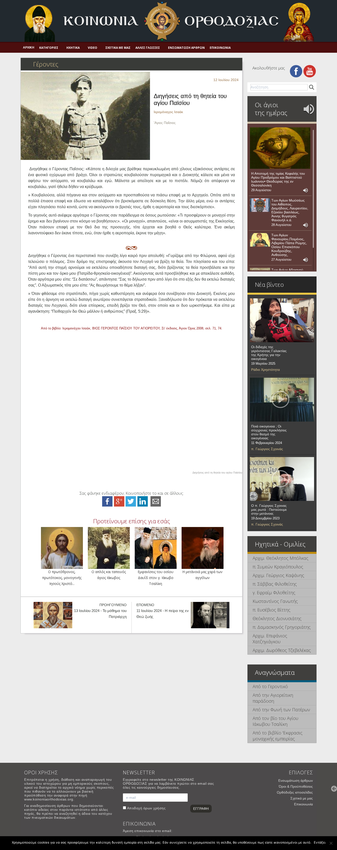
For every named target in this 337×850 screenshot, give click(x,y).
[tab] (282, 558)
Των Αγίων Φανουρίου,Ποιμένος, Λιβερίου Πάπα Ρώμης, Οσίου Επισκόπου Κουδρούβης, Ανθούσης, (289, 245)
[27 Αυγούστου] (260, 240)
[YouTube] (309, 70)
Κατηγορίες (48, 48)
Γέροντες (45, 64)
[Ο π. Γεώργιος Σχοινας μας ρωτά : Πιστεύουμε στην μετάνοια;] (282, 479)
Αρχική (28, 47)
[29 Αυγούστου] (280, 148)
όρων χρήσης (154, 808)
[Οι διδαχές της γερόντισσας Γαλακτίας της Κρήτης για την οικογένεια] (282, 320)
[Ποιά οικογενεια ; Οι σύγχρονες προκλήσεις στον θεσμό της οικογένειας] (282, 400)
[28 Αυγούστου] (260, 205)
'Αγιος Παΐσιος (165, 123)
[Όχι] (330, 843)
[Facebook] (296, 70)
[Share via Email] (155, 501)
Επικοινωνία (220, 48)
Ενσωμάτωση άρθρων (186, 48)
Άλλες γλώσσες (147, 48)
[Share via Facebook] (107, 501)
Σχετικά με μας (118, 48)
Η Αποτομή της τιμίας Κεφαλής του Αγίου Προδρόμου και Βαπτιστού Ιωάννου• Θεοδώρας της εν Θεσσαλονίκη (278, 179)
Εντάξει (319, 842)
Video (92, 48)
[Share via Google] (119, 501)
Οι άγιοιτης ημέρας (271, 108)
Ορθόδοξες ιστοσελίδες (295, 792)
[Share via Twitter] (131, 501)
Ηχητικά (73, 48)
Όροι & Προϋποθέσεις (296, 786)
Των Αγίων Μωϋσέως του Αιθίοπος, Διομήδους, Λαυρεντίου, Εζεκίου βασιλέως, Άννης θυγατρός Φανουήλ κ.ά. (289, 210)
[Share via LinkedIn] (142, 501)
